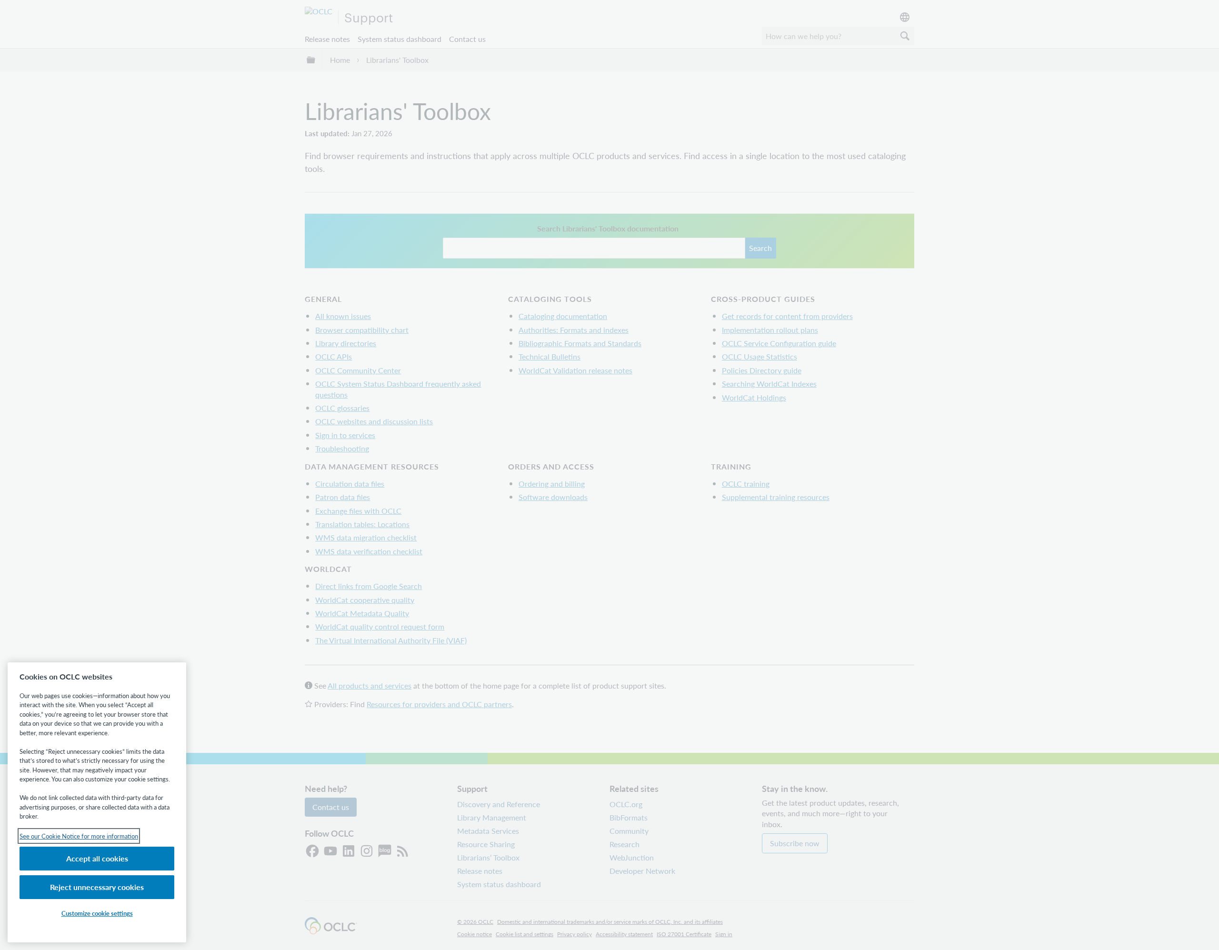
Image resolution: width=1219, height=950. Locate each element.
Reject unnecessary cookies (97, 886)
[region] (97, 802)
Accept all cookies (97, 858)
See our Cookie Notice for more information (79, 835)
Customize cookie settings (97, 913)
